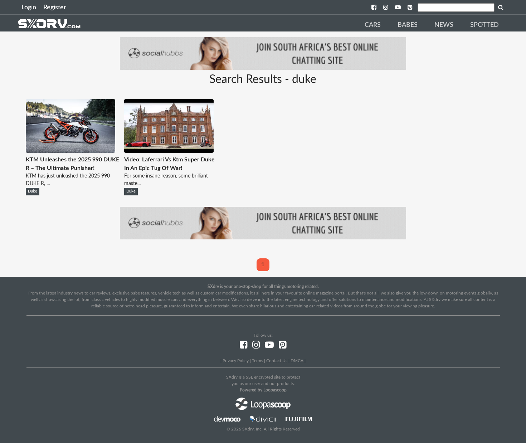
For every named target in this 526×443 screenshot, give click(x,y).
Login (28, 7)
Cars (373, 25)
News (443, 25)
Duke (32, 191)
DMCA (297, 361)
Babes (408, 25)
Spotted (484, 25)
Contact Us (276, 361)
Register (54, 7)
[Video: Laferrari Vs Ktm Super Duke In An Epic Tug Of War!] (169, 151)
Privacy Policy (236, 361)
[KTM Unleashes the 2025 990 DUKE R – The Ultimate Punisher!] (70, 151)
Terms (257, 361)
